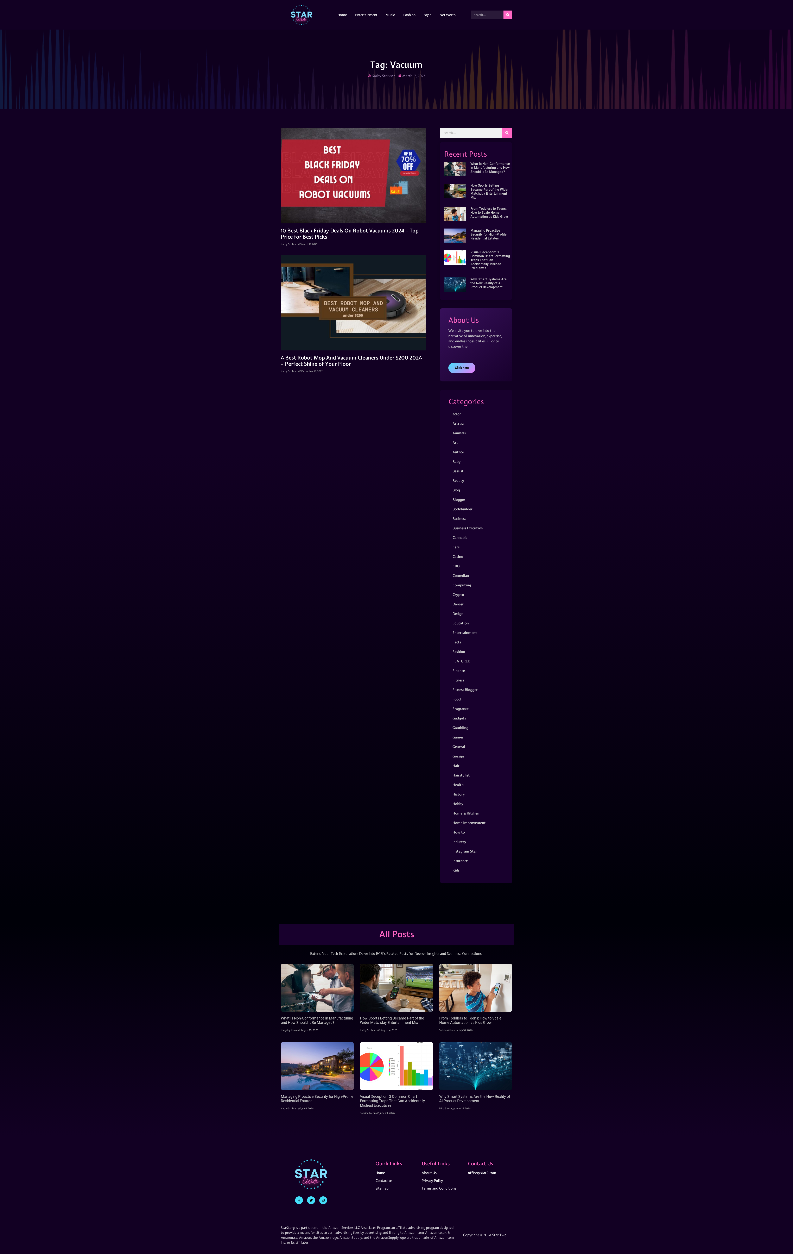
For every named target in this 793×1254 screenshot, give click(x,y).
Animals (459, 433)
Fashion (409, 15)
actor (456, 414)
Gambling (460, 727)
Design (457, 613)
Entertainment (366, 15)
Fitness (458, 680)
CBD (455, 566)
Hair (455, 765)
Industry (459, 841)
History (458, 794)
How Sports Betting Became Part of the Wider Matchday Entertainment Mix (489, 191)
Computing (461, 585)
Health (458, 784)
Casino (457, 556)
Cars (455, 547)
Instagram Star (464, 851)
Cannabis (459, 537)
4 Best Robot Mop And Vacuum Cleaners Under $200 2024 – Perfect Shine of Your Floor (351, 360)
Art (455, 442)
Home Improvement (469, 822)
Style (427, 15)
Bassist (458, 471)
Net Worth (448, 15)
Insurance (460, 860)
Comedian (460, 575)
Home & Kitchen (465, 813)
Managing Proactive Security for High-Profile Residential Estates (488, 234)
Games (457, 737)
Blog (456, 490)
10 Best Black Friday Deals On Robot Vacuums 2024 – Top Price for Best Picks (350, 233)
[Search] (507, 15)
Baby (456, 461)
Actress (458, 423)
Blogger (458, 499)
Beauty (458, 480)
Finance (458, 670)
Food (456, 699)
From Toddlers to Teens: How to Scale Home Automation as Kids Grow (489, 212)
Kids (455, 870)
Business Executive (467, 528)
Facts (456, 642)
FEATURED (461, 661)
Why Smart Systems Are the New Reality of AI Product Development (488, 283)
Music (390, 15)
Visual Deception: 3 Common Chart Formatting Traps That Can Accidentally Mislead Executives (490, 260)
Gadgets (459, 718)
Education (460, 623)
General (458, 746)
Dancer (458, 604)
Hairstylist (461, 775)
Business (459, 518)
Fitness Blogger (465, 689)
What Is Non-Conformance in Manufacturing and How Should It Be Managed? (490, 168)
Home (342, 15)
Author (458, 452)
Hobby (457, 803)
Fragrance (460, 708)
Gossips (458, 756)
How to (458, 832)
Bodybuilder (462, 509)
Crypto (458, 594)
